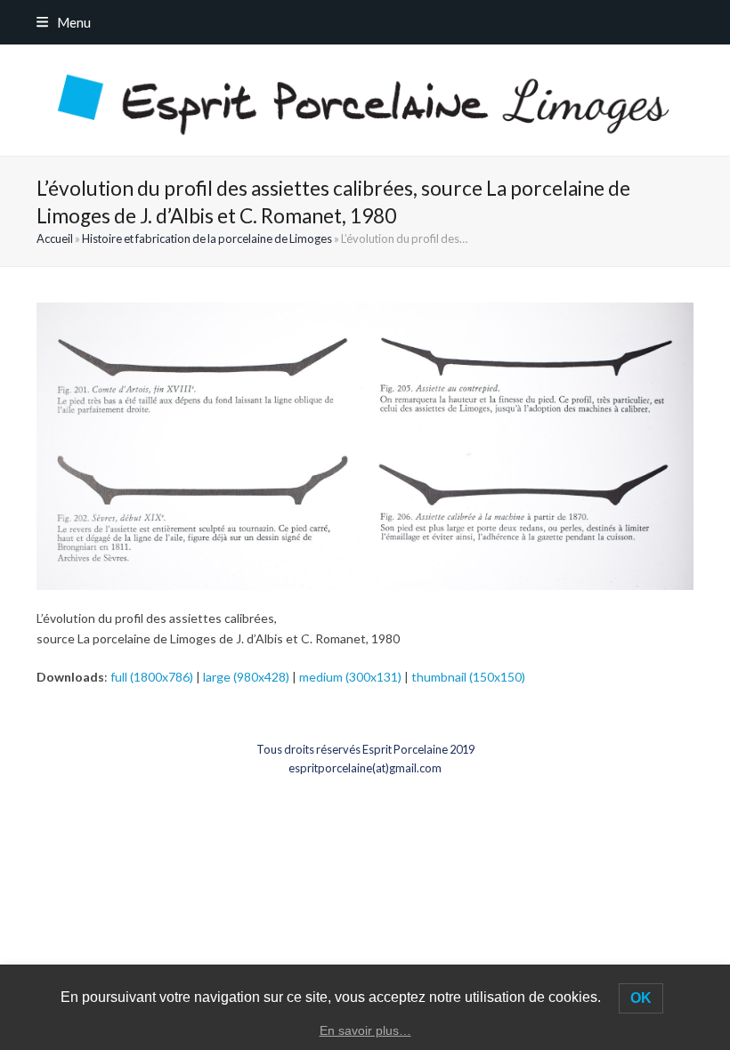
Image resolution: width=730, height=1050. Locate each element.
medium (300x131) (350, 676)
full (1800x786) (151, 676)
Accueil (54, 238)
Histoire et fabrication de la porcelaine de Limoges (207, 238)
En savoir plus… (365, 1030)
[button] (63, 22)
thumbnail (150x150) (468, 676)
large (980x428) (246, 676)
